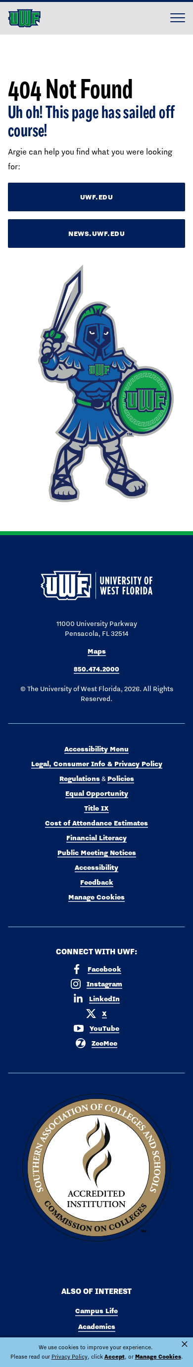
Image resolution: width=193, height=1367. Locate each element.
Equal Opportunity (96, 793)
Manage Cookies (96, 897)
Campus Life (96, 1310)
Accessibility (96, 867)
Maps (97, 651)
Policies (120, 778)
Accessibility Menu (96, 748)
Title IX (96, 808)
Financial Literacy (96, 837)
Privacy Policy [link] (69, 1356)
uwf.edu (96, 197)
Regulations (79, 778)
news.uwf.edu (96, 233)
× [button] (185, 1344)
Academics (96, 1326)
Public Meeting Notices (96, 852)
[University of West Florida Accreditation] (96, 1168)
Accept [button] (114, 1356)
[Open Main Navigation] (177, 18)
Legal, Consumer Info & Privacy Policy (96, 763)
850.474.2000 (96, 668)
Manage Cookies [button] (158, 1356)
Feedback (96, 882)
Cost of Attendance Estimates (96, 823)
